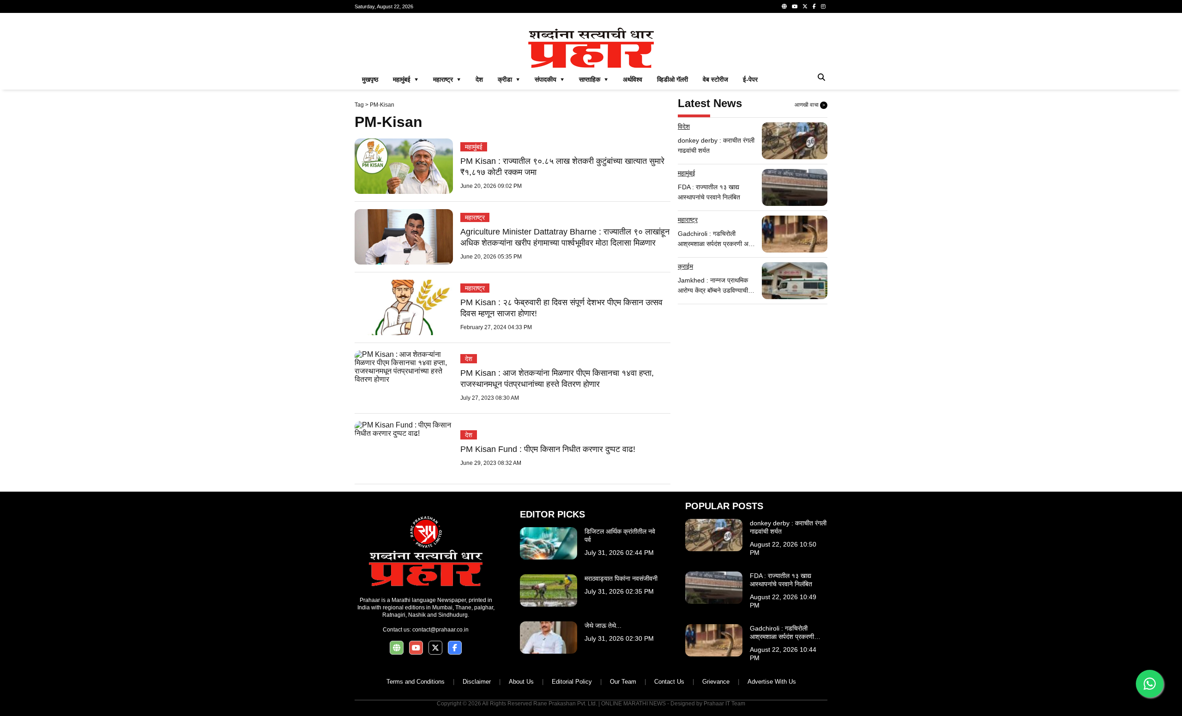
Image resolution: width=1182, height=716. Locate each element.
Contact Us (669, 681)
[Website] (784, 6)
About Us (521, 681)
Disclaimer (477, 681)
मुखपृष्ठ (370, 79)
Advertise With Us (772, 681)
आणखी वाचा (810, 105)
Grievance (716, 681)
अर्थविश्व (632, 79)
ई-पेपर (750, 79)
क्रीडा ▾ (509, 79)
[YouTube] (794, 6)
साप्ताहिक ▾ (593, 79)
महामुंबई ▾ (405, 79)
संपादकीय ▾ (549, 79)
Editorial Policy (572, 681)
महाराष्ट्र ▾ (447, 79)
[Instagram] (823, 6)
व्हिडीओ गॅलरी (672, 79)
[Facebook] (814, 6)
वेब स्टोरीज (715, 79)
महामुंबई (473, 146)
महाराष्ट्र (475, 217)
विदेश (684, 126)
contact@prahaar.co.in (440, 629)
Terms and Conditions (415, 681)
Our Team (623, 681)
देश (479, 79)
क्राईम (685, 266)
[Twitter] (805, 6)
